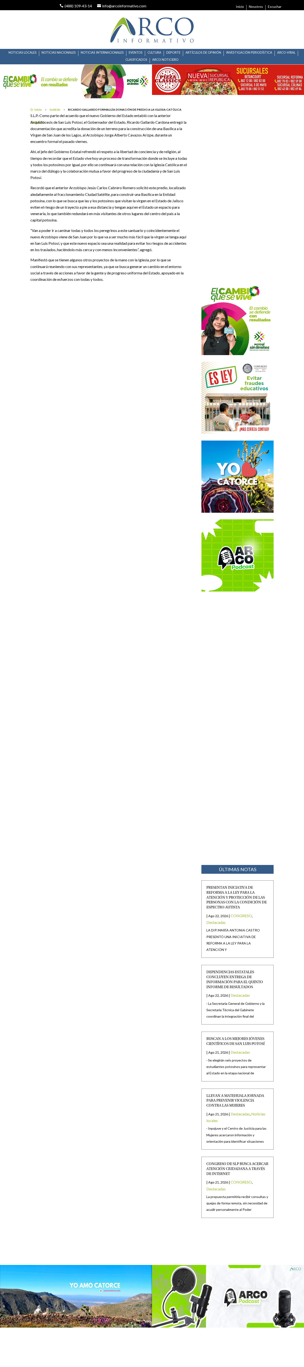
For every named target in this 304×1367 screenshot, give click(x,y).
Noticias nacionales (59, 52)
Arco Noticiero (165, 59)
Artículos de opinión (203, 52)
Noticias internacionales (102, 52)
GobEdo (54, 109)
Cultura (154, 52)
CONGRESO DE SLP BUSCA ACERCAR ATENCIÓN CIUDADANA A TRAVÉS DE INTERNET (237, 1169)
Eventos (135, 52)
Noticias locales (23, 52)
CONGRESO (241, 915)
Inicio (240, 7)
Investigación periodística (249, 52)
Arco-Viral (286, 52)
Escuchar (274, 7)
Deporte (173, 52)
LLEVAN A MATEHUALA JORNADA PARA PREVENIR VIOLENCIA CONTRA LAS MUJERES (235, 1101)
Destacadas (216, 922)
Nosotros (256, 7)
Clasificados (136, 59)
